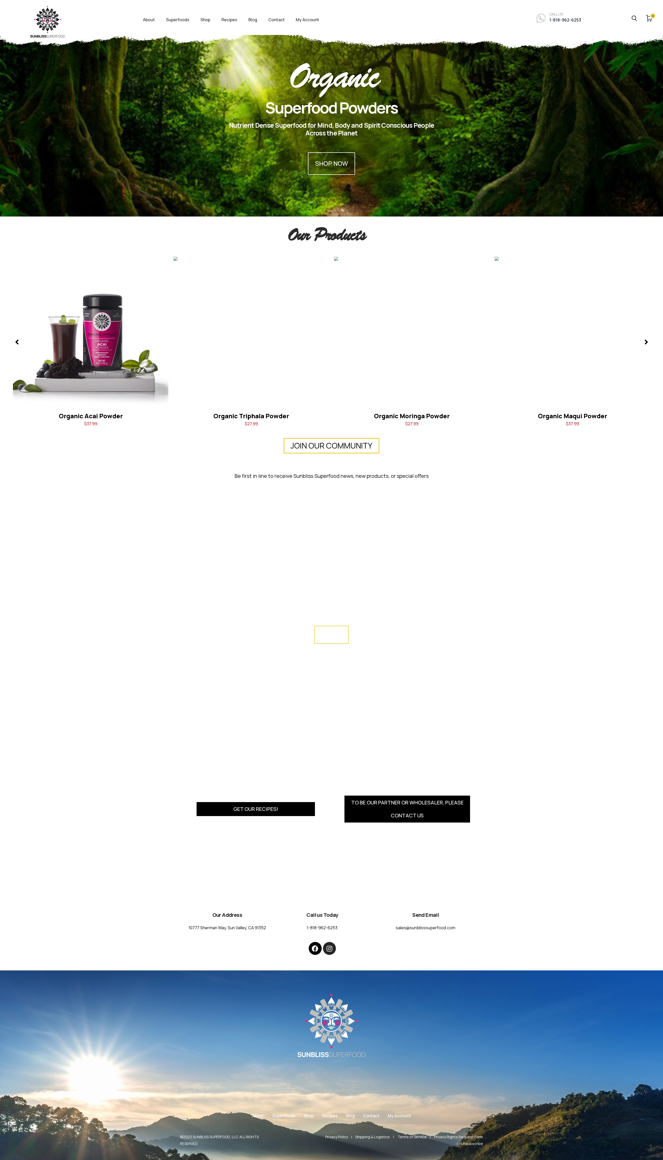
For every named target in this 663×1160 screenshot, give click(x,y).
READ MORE (331, 635)
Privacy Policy (336, 1136)
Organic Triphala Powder (251, 416)
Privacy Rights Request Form (458, 1136)
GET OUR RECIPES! (255, 808)
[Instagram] (329, 948)
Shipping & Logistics (372, 1136)
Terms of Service (412, 1136)
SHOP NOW (331, 163)
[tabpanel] (331, 108)
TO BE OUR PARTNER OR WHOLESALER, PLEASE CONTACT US (407, 809)
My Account (307, 20)
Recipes (229, 20)
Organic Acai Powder (91, 416)
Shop (205, 20)
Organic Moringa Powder (412, 416)
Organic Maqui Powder (572, 416)
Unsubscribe (472, 1143)
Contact (276, 20)
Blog (252, 20)
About (149, 20)
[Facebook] (315, 948)
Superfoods (177, 20)
